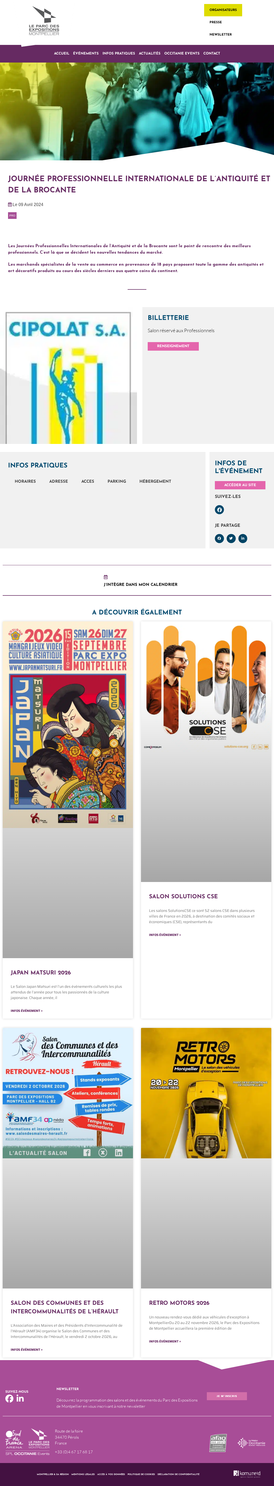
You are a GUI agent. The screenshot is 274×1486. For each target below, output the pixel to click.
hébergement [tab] (155, 482)
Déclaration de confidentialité (178, 1474)
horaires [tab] (25, 482)
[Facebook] (219, 509)
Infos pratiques (118, 53)
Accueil (61, 53)
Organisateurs (223, 10)
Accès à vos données (111, 1474)
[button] (219, 538)
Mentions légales (83, 1474)
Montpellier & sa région (53, 1474)
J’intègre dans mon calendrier (140, 585)
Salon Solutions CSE (183, 897)
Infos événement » (27, 1010)
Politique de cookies (141, 1474)
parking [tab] (117, 482)
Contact (211, 53)
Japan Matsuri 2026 (41, 973)
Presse (216, 22)
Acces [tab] (87, 482)
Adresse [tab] (58, 482)
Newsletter (221, 34)
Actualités (150, 53)
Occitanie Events (182, 53)
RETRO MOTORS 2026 (179, 1303)
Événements (86, 53)
